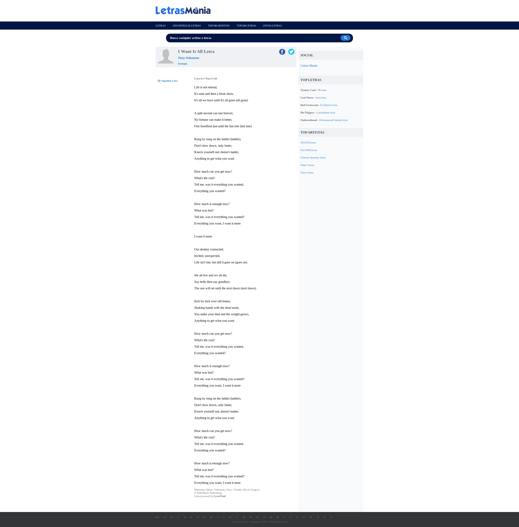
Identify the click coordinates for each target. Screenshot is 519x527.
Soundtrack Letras (187, 25)
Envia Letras (272, 25)
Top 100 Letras (246, 25)
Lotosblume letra (325, 112)
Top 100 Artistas (219, 25)
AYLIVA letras (308, 142)
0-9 (157, 517)
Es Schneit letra (328, 105)
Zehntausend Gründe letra (333, 120)
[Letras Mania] (185, 10)
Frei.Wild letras (308, 150)
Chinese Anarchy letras (313, 157)
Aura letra (320, 97)
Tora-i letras (306, 172)
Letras (161, 25)
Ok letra (322, 90)
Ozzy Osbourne (188, 58)
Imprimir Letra (170, 80)
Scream (182, 63)
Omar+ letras (307, 165)
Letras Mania (308, 65)
